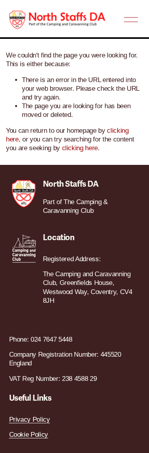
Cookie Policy (28, 434)
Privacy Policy (29, 419)
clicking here (80, 148)
